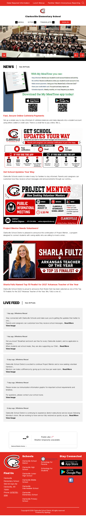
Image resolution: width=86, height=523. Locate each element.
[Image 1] (31, 55)
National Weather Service (18, 446)
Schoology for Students (47, 469)
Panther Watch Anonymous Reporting (64, 3)
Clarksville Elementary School (30, 493)
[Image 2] (34, 55)
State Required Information (18, 3)
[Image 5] (44, 55)
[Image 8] (54, 55)
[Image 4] (41, 55)
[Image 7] (51, 55)
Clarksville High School (28, 468)
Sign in (65, 22)
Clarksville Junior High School (29, 475)
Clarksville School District (29, 462)
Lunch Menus (39, 3)
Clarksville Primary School (29, 500)
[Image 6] (48, 55)
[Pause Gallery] (4, 55)
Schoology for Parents (47, 463)
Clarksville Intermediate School (30, 487)
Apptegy (47, 512)
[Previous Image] (76, 55)
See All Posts (24, 67)
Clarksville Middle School (29, 481)
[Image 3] (38, 55)
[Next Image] (82, 55)
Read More (69, 323)
